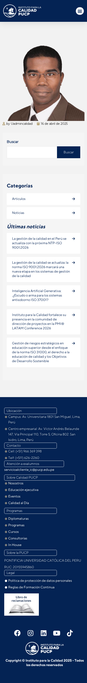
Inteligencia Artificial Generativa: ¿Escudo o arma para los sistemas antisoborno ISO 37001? (37, 295)
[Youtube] (56, 633)
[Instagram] (30, 633)
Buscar (13, 142)
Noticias (18, 213)
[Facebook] (17, 633)
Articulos (19, 199)
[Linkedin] (43, 633)
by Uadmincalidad (19, 124)
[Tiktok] (69, 633)
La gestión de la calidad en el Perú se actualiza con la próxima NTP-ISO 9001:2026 (39, 243)
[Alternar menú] (80, 11)
